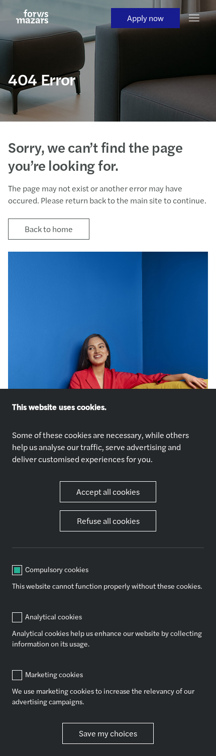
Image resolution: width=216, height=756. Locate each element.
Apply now (145, 18)
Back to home (49, 229)
